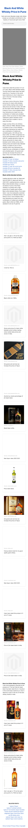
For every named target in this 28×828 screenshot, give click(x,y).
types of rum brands (9, 810)
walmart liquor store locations (14, 819)
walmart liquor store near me (14, 817)
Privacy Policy (15, 826)
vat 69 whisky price (14, 815)
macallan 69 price (8, 168)
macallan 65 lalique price (10, 162)
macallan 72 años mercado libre (12, 170)
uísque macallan (19, 810)
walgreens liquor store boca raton (14, 813)
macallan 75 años (8, 161)
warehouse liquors (18, 811)
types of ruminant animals (14, 808)
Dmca (4, 826)
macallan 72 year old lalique (11, 159)
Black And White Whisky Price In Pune (14, 10)
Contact (8, 826)
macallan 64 (16, 168)
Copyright (22, 826)
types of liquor (14, 806)
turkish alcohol (9, 811)
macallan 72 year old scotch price (12, 166)
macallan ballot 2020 (9, 172)
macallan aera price (18, 161)
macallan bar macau (8, 164)
